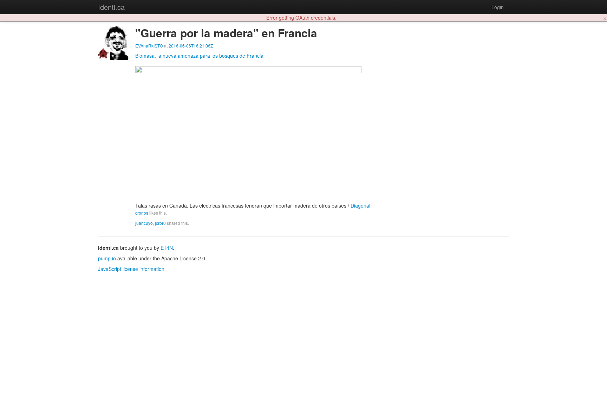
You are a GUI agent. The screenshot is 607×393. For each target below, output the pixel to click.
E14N (167, 247)
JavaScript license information (131, 268)
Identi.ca (111, 7)
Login (497, 7)
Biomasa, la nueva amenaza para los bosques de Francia (199, 55)
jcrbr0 (160, 223)
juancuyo (144, 223)
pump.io (107, 258)
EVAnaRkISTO (149, 46)
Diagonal (360, 205)
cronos (141, 213)
